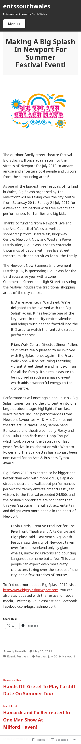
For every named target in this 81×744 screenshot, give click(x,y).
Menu (16, 23)
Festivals (23, 656)
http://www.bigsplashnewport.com (30, 590)
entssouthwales (26, 6)
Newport (68, 656)
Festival (41, 656)
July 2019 (54, 656)
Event (11, 656)
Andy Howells (16, 651)
